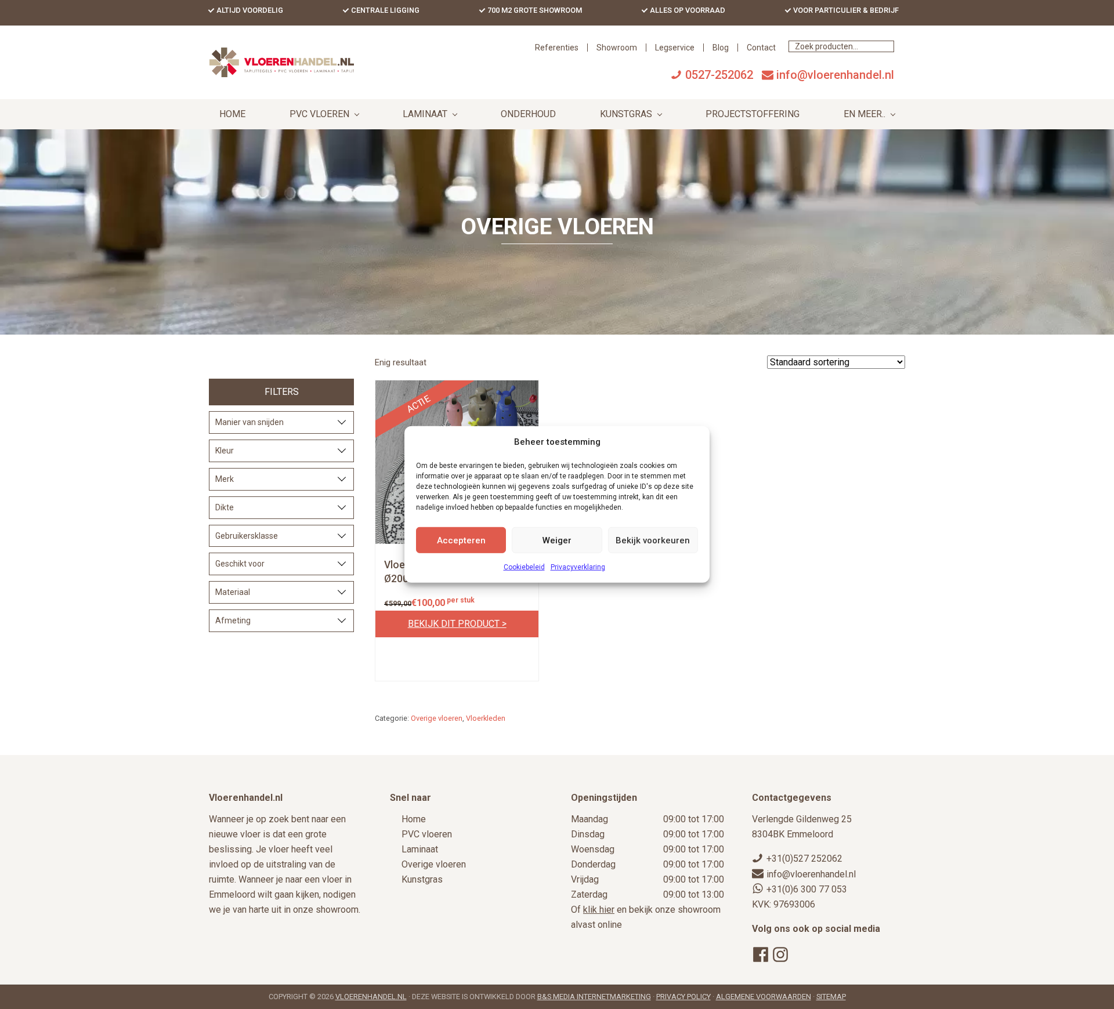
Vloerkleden (485, 718)
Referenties (556, 47)
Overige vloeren (436, 718)
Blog (720, 47)
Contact (761, 47)
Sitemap (831, 996)
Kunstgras (422, 879)
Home (414, 819)
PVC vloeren (427, 834)
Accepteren (461, 540)
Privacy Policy (683, 996)
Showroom (616, 47)
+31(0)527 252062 (804, 858)
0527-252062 (719, 75)
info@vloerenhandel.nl (835, 75)
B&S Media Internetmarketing (594, 996)
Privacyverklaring (578, 567)
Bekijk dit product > (457, 624)
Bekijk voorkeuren (653, 540)
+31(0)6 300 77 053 (806, 889)
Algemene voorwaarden (763, 996)
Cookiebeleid (524, 567)
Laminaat (420, 849)
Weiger (557, 540)
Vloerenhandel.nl (371, 996)
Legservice (675, 47)
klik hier (598, 909)
